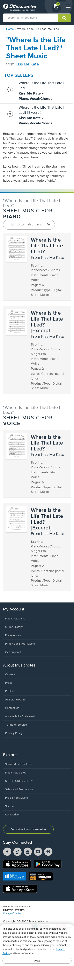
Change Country (12, 913)
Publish (10, 691)
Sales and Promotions (19, 789)
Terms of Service (16, 724)
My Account (13, 609)
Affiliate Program (15, 699)
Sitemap (10, 806)
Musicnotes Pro (15, 618)
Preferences (13, 635)
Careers (10, 674)
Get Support (13, 652)
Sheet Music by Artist (18, 764)
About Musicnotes (19, 665)
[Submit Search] (64, 18)
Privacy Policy (14, 733)
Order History (14, 627)
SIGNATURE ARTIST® (18, 781)
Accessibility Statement (20, 716)
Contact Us (12, 708)
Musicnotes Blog (16, 772)
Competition (13, 814)
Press (9, 682)
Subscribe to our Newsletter (28, 829)
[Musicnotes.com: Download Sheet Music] (19, 7)
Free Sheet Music (16, 797)
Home (10, 29)
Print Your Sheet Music (20, 643)
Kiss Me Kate (27, 64)
